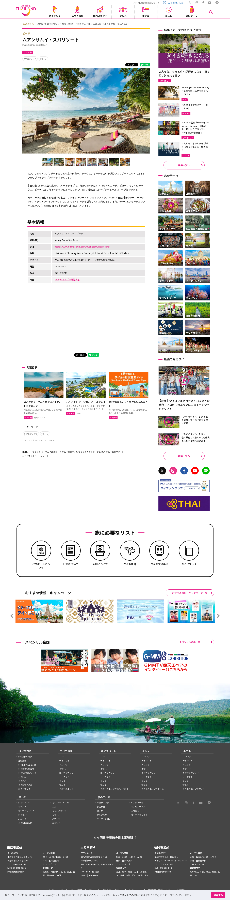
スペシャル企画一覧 (189, 642)
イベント (22, 806)
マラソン (56, 814)
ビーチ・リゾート (26, 810)
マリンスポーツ (59, 810)
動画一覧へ (184, 456)
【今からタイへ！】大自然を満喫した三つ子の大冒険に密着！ (195, 420)
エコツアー (57, 822)
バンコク (63, 756)
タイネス (22, 780)
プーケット (64, 776)
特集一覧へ (184, 165)
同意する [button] (218, 895)
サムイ (62, 784)
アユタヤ (63, 764)
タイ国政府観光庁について (147, 2)
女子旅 (100, 810)
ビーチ (26, 33)
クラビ (62, 780)
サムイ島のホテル (70, 451)
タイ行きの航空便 (26, 768)
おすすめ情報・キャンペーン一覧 (189, 592)
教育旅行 (101, 806)
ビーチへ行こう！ (139, 814)
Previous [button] (20, 23)
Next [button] (210, 23)
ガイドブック (24, 788)
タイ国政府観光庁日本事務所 (113, 837)
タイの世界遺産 (25, 784)
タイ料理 (22, 776)
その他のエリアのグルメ (152, 788)
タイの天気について (27, 772)
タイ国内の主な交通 (27, 764)
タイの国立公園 (25, 822)
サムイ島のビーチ (53, 451)
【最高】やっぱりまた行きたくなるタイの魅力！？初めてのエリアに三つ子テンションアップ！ (184, 405)
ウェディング (30, 58)
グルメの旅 (102, 814)
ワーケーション (104, 818)
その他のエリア (66, 788)
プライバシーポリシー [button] (182, 895)
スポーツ (56, 818)
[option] (115, 23)
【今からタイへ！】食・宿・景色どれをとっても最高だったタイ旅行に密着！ (196, 437)
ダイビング (23, 814)
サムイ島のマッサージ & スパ (91, 451)
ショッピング (24, 802)
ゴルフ (55, 806)
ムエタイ (22, 818)
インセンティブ (138, 806)
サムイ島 (28, 52)
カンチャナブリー (67, 772)
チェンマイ (64, 760)
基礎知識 (22, 760)
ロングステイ (137, 802)
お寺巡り (135, 810)
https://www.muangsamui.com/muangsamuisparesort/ (82, 246)
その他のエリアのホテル (194, 788)
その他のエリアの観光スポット (114, 788)
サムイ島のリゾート (115, 451)
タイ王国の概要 (25, 756)
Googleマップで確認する (67, 279)
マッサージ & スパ (60, 802)
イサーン (63, 768)
